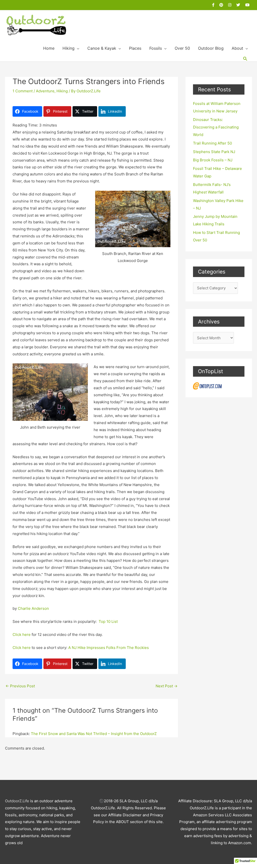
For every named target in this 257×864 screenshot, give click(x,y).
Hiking (62, 91)
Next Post (166, 686)
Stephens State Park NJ (214, 151)
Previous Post (20, 686)
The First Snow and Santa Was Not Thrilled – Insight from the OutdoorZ (94, 733)
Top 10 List (108, 621)
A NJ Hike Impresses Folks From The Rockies (108, 647)
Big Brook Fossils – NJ (212, 160)
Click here (22, 634)
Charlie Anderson (33, 608)
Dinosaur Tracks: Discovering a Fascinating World (216, 127)
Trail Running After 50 (212, 143)
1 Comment (23, 91)
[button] (245, 58)
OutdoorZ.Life (17, 801)
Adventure (45, 91)
